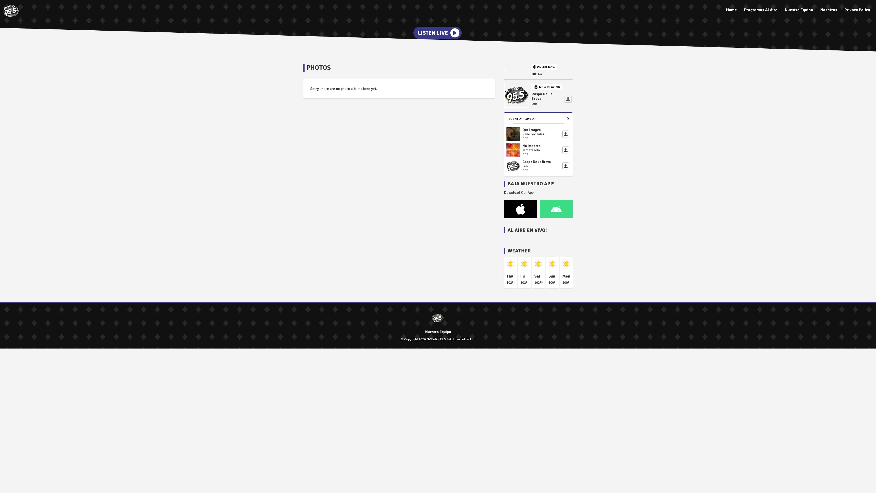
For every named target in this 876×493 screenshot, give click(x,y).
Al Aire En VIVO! (527, 230)
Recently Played (520, 119)
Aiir (471, 339)
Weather (519, 251)
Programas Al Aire (760, 9)
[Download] (568, 99)
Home (731, 9)
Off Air (537, 74)
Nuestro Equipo (799, 9)
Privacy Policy (857, 9)
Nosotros (828, 9)
